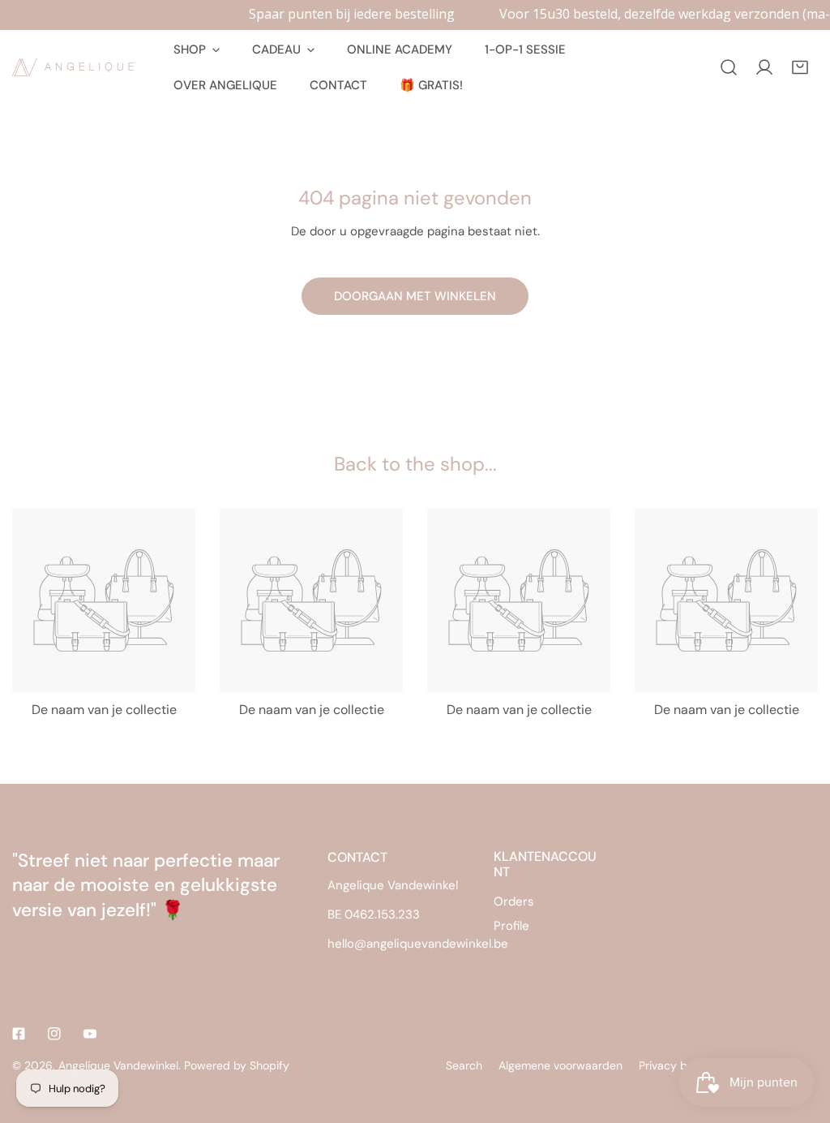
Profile (511, 926)
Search (464, 1065)
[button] (800, 67)
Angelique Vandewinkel (118, 1065)
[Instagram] (54, 1034)
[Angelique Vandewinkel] (73, 67)
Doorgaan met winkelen (415, 296)
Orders (514, 901)
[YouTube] (90, 1034)
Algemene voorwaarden (560, 1065)
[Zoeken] (729, 67)
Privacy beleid (675, 1065)
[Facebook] (18, 1034)
